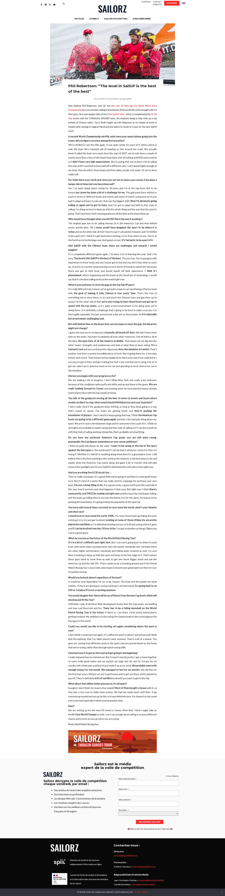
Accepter (137, 892)
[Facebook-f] (41, 4)
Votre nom (123, 789)
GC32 (109, 98)
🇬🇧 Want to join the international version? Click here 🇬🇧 (150, 829)
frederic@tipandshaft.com (143, 866)
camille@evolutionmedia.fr (144, 884)
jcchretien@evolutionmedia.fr (151, 880)
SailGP (129, 98)
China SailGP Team (116, 114)
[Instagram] (50, 4)
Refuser (145, 892)
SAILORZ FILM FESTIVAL (116, 19)
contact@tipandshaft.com (125, 855)
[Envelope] (54, 4)
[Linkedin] (46, 4)
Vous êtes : (123, 810)
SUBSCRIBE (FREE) (142, 19)
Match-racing (118, 98)
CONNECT (94, 19)
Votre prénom (124, 800)
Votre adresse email (127, 779)
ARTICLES (79, 19)
